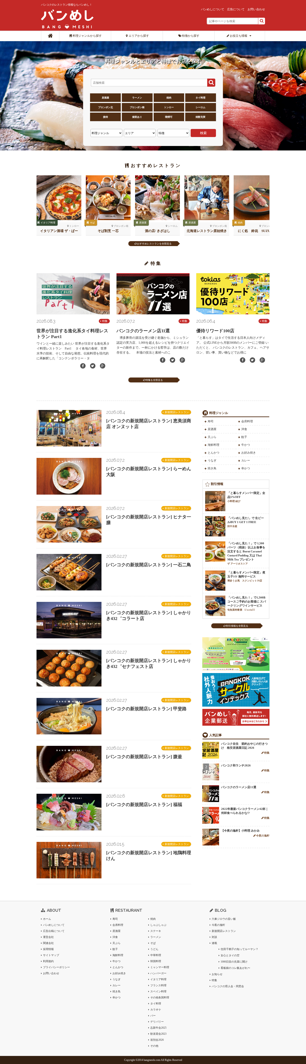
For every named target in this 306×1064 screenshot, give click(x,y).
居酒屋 (105, 97)
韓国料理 (155, 961)
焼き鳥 (212, 468)
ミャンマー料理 (159, 967)
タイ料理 (200, 97)
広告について (236, 9)
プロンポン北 (105, 107)
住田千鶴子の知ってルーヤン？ (239, 949)
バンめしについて (212, 9)
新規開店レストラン (177, 412)
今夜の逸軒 (262, 835)
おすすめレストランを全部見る (154, 243)
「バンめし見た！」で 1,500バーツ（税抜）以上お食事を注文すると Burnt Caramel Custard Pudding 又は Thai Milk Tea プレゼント (246, 553)
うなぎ (212, 460)
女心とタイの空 (230, 955)
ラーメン (137, 97)
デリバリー (157, 1021)
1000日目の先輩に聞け (234, 961)
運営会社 (48, 937)
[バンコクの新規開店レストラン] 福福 (144, 804)
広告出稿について (54, 931)
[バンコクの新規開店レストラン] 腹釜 (144, 756)
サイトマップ (51, 955)
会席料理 (247, 421)
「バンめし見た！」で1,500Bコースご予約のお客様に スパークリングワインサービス (246, 603)
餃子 (244, 437)
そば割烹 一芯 (108, 231)
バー (153, 1015)
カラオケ (155, 1009)
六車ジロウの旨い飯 (224, 918)
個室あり (137, 117)
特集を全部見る (154, 380)
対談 (214, 937)
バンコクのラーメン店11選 (143, 330)
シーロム (200, 107)
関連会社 (48, 943)
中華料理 (155, 955)
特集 (105, 321)
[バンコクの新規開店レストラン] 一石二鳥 (148, 564)
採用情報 (48, 949)
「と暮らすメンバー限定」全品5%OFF (246, 496)
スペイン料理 (158, 991)
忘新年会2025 (158, 1027)
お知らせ (217, 974)
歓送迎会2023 (158, 1033)
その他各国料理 (159, 997)
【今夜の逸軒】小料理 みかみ (240, 830)
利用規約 (48, 961)
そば (92, 222)
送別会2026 (157, 1039)
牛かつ (245, 444)
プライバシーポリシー (56, 967)
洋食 (244, 429)
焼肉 (168, 97)
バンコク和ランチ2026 (236, 765)
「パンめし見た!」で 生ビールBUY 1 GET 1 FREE (245, 522)
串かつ (245, 468)
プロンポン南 (137, 107)
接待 (105, 117)
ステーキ (155, 931)
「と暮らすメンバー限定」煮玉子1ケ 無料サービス (246, 576)
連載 (214, 943)
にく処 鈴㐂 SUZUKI (256, 231)
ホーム (47, 918)
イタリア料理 (48, 222)
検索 (203, 133)
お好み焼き (248, 452)
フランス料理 (158, 985)
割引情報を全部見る (237, 625)
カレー (245, 460)
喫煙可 (168, 117)
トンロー (169, 107)
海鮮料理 (213, 444)
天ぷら (212, 437)
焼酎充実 (200, 117)
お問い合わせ (256, 9)
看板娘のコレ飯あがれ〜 (235, 968)
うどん (154, 949)
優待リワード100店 (215, 330)
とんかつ (213, 452)
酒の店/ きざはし (157, 231)
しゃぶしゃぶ (158, 925)
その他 (154, 1045)
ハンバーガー (158, 973)
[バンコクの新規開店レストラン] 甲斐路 (146, 708)
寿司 (210, 421)
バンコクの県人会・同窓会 (228, 986)
